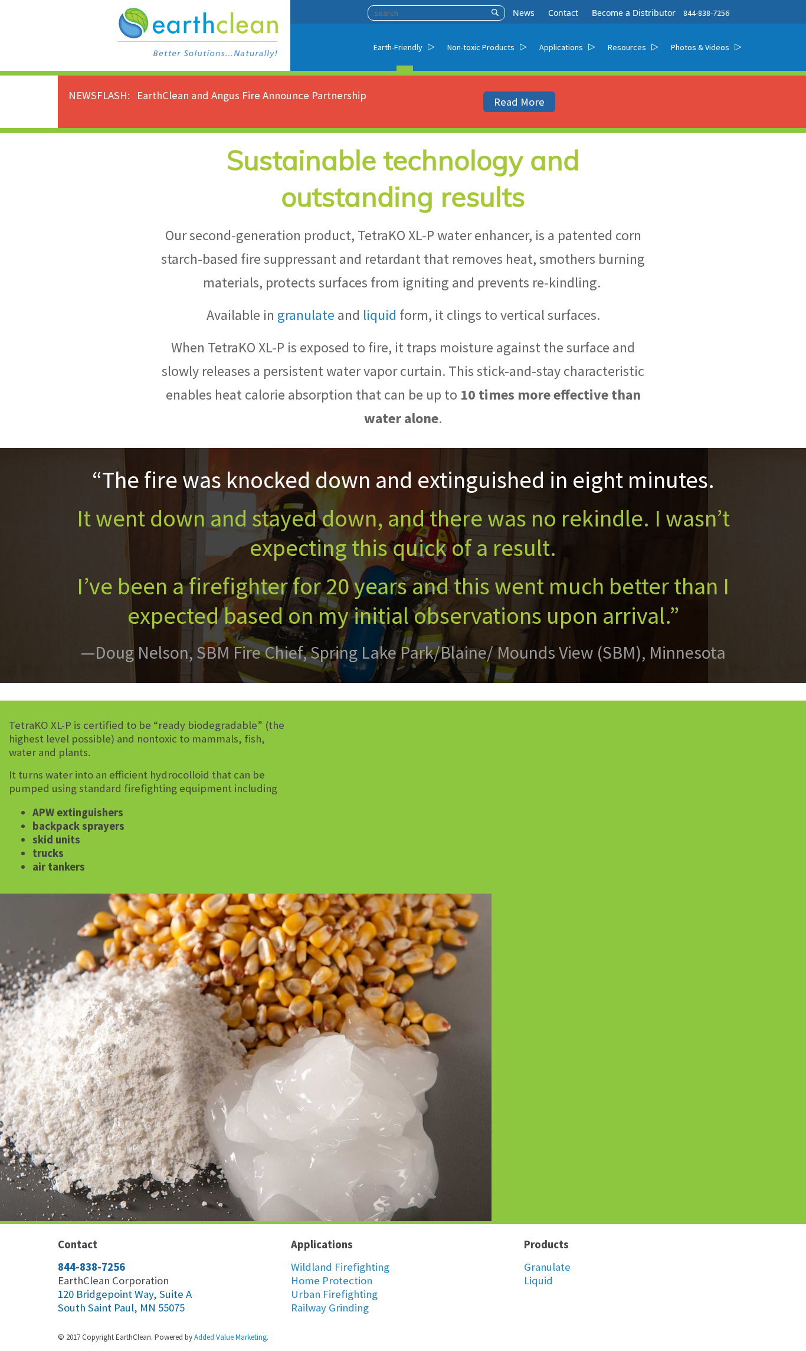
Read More (519, 102)
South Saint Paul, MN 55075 (121, 1307)
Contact (563, 12)
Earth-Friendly (397, 47)
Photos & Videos (700, 47)
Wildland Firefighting (340, 1267)
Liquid (538, 1280)
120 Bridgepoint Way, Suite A (125, 1294)
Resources (627, 47)
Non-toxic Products (481, 47)
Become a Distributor (634, 12)
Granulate (547, 1267)
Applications (561, 47)
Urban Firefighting (334, 1294)
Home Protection (331, 1280)
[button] (495, 13)
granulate (306, 315)
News (524, 12)
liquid (380, 315)
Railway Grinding (330, 1307)
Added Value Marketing (230, 1337)
